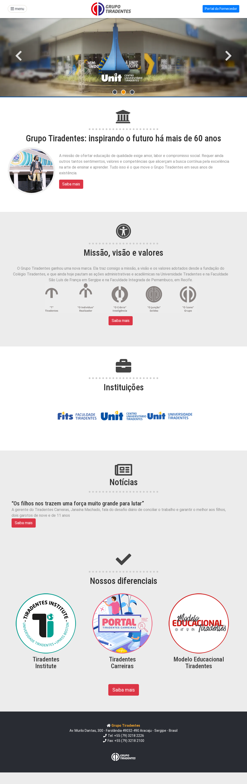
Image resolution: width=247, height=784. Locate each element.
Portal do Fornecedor (221, 9)
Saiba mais (71, 184)
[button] (18, 56)
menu (19, 9)
